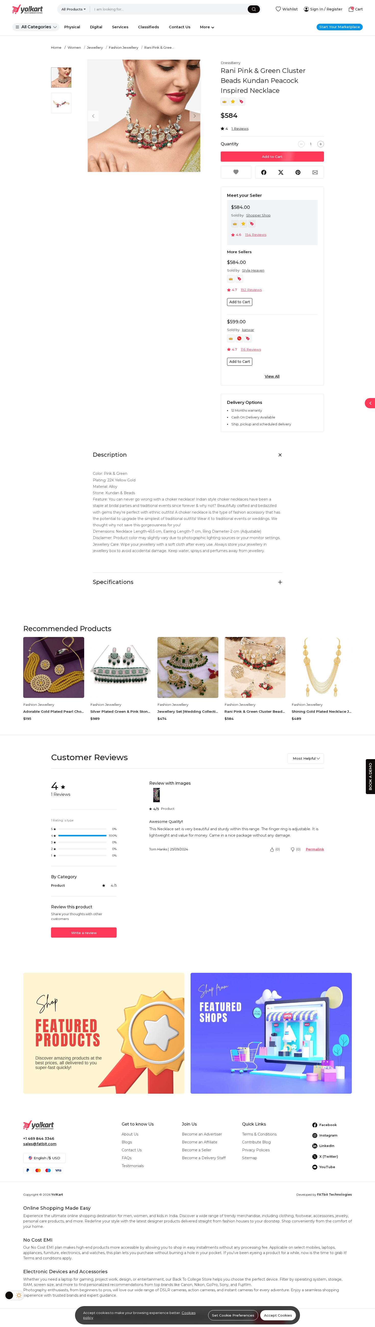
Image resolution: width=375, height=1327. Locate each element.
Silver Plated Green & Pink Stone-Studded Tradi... (120, 711)
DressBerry (230, 63)
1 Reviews (240, 128)
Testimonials (133, 1166)
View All (272, 376)
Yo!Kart (57, 1194)
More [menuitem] (205, 27)
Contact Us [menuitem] (179, 27)
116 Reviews (251, 349)
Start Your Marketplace (339, 27)
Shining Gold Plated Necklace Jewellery (322, 711)
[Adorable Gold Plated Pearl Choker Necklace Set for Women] (53, 667)
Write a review (84, 933)
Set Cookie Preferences (233, 1315)
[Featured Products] (103, 1032)
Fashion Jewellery (123, 47)
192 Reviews (251, 290)
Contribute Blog (256, 1142)
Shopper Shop (258, 215)
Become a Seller (196, 1150)
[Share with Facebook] (263, 172)
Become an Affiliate (199, 1142)
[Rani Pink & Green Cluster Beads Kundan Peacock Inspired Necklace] (254, 667)
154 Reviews (255, 235)
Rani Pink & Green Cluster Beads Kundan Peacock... (254, 711)
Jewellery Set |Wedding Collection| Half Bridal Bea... (187, 711)
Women (74, 47)
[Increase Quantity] (320, 144)
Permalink (315, 849)
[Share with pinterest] (298, 172)
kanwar (248, 330)
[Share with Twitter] (280, 172)
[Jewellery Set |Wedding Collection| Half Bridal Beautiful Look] (187, 667)
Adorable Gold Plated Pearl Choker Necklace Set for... (53, 711)
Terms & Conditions (259, 1134)
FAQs (126, 1158)
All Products (72, 9)
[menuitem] (35, 27)
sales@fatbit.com (39, 1144)
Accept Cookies (278, 1315)
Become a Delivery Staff (204, 1158)
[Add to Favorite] (236, 172)
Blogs (127, 1142)
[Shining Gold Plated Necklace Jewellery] (322, 667)
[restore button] (370, 403)
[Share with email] (315, 172)
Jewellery (95, 47)
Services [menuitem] (120, 27)
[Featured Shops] (271, 1032)
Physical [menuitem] (72, 27)
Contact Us (132, 1150)
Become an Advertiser (202, 1134)
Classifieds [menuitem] (148, 27)
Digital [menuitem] (96, 27)
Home (56, 47)
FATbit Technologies (334, 1194)
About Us (130, 1134)
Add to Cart (272, 157)
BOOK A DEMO (370, 776)
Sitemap (249, 1158)
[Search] (254, 9)
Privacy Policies (256, 1150)
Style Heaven (253, 270)
